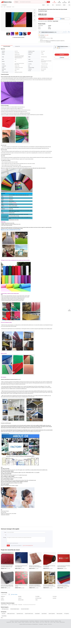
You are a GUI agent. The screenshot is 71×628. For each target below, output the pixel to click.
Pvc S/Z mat (54, 596)
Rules (69, 4)
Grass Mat (54, 598)
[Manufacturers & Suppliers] (6, 2)
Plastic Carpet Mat (59, 613)
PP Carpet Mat (66, 613)
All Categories (4, 4)
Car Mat (2, 598)
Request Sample (55, 21)
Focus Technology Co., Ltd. (29, 624)
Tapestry (13, 6)
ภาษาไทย (51, 622)
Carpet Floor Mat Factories (29, 613)
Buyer (48, 4)
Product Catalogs (14, 594)
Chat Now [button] (63, 18)
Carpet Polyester (44, 613)
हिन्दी (48, 622)
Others (37, 599)
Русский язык (27, 622)
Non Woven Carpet (38, 598)
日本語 (46, 622)
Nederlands (37, 622)
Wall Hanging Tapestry (5, 608)
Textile (4, 6)
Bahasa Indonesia (62, 622)
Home (2, 6)
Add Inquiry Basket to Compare (19, 37)
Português (19, 622)
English (13, 622)
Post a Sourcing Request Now (28, 545)
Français (23, 622)
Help (52, 4)
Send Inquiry (46, 18)
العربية (40, 622)
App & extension (58, 4)
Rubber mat (2, 596)
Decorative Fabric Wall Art (25, 608)
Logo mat (19, 598)
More (2, 617)
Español (16, 622)
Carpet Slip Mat (37, 613)
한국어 (43, 622)
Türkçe (54, 622)
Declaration (45, 624)
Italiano (31, 622)
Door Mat (19, 596)
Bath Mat (2, 599)
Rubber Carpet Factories (11, 613)
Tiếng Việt (57, 622)
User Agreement (41, 624)
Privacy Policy (50, 624)
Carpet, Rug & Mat (8, 6)
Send (8, 545)
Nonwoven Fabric (21, 599)
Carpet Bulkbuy (4, 615)
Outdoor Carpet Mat (52, 613)
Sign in (69, 2)
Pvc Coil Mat (37, 596)
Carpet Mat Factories (20, 613)
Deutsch (34, 622)
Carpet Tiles (3, 613)
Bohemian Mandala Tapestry (14, 608)
